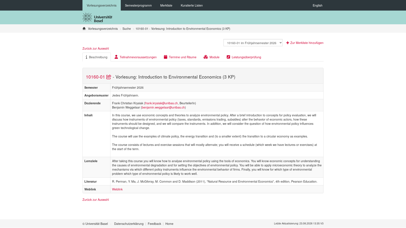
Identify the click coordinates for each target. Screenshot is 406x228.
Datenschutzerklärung (129, 223)
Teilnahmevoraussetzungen (138, 57)
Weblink (117, 189)
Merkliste (166, 5)
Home (169, 223)
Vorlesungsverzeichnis (102, 5)
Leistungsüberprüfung (246, 57)
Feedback (154, 223)
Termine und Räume (182, 57)
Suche (126, 28)
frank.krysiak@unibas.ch (161, 103)
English (317, 5)
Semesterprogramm (138, 5)
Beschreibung (98, 57)
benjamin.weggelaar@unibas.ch (163, 107)
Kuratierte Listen (192, 5)
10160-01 (96, 76)
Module (214, 57)
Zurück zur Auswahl (95, 48)
